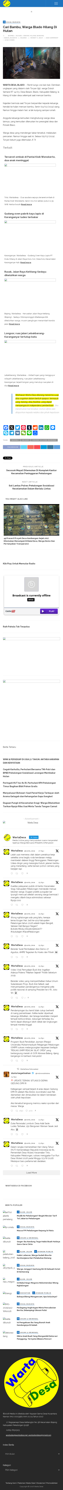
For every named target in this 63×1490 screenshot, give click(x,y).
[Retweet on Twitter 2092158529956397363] (17, 905)
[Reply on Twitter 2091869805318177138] (12, 1061)
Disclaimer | (41, 1483)
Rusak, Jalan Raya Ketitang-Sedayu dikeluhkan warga (25, 273)
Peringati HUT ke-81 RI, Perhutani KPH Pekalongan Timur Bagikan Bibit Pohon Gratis (29, 785)
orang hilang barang (34, 35)
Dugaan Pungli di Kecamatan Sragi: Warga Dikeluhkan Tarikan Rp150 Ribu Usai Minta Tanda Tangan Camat (31, 805)
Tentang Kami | (12, 1483)
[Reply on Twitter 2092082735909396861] (12, 998)
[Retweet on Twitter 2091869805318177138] (17, 1061)
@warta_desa (29, 851)
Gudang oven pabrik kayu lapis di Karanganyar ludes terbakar (24, 215)
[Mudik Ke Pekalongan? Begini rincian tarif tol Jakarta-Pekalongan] (9, 1215)
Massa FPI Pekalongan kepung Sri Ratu (35, 1230)
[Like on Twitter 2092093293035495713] (23, 957)
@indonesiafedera (43, 1073)
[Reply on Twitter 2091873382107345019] (12, 1029)
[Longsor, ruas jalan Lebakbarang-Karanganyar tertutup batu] (30, 359)
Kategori (7, 1465)
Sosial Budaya (10, 38)
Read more (26, 204)
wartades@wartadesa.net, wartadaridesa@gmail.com (28, 1435)
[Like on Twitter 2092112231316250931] (23, 937)
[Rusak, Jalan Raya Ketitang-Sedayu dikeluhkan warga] (30, 301)
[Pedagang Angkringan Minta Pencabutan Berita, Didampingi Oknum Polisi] (9, 1307)
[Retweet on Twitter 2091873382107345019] (17, 1029)
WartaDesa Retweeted (29, 1069)
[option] (31, 524)
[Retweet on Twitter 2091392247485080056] (17, 1134)
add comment (52, 38)
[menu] (56, 3)
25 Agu (41, 882)
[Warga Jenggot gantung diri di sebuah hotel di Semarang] (9, 1266)
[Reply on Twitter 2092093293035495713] (12, 957)
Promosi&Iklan (52, 1483)
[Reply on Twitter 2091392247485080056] (12, 1134)
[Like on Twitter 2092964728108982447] (23, 874)
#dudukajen (16, 932)
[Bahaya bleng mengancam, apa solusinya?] (7, 1293)
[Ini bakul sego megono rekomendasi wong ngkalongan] (9, 1280)
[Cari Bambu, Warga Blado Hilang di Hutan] (31, 63)
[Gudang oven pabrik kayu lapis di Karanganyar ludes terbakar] (30, 238)
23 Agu (41, 1120)
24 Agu (41, 1007)
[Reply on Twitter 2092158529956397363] (12, 905)
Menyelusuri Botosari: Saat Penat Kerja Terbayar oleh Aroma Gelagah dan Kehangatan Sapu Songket (31, 795)
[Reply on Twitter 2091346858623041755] (12, 1166)
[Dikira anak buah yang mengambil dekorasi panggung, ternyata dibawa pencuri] (9, 1334)
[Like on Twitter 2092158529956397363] (23, 905)
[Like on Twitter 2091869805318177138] (23, 1061)
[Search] (49, 3)
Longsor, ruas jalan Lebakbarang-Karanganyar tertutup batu (24, 335)
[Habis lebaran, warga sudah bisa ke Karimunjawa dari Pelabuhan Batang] (9, 1254)
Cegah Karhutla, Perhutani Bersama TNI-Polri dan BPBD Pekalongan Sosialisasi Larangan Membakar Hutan (29, 773)
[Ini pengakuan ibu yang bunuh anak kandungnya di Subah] (9, 1320)
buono (24, 38)
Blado (19, 35)
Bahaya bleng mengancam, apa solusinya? (37, 1297)
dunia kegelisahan (21, 1073)
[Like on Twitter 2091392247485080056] (23, 1134)
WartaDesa (17, 851)
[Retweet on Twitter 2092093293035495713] (17, 957)
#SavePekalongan (31, 932)
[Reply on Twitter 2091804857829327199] (12, 1111)
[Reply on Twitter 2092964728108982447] (12, 874)
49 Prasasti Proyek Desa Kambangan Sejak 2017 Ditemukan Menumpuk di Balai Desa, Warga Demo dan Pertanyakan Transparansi (29, 541)
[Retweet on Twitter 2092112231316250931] (17, 937)
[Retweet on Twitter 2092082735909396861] (17, 998)
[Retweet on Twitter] (18, 1069)
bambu (11, 35)
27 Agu (41, 851)
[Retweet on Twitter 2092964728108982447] (17, 874)
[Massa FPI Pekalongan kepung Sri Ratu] (8, 1227)
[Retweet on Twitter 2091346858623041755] (17, 1166)
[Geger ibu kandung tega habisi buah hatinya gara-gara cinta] (9, 1239)
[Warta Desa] (6, 3)
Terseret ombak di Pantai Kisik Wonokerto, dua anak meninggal (29, 159)
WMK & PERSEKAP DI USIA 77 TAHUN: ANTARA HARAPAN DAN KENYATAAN (31, 761)
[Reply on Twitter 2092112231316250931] (12, 937)
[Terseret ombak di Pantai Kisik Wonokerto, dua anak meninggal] (30, 179)
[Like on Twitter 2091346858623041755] (23, 1166)
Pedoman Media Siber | (27, 1483)
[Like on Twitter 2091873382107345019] (23, 1029)
